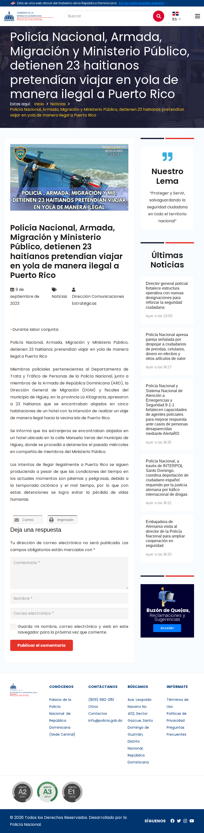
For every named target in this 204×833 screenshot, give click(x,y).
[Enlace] (29, 16)
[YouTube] (192, 821)
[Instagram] (185, 821)
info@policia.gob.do (105, 720)
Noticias (59, 296)
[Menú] (197, 16)
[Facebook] (172, 821)
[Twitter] (179, 821)
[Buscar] (158, 16)
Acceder (167, 628)
